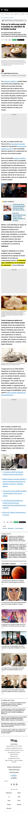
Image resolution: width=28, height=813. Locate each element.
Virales (9, 804)
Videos (19, 793)
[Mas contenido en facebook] (11, 784)
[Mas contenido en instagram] (16, 784)
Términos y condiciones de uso (14, 767)
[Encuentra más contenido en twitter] (6, 40)
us (9, 796)
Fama (9, 800)
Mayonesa (11, 528)
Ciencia (5, 528)
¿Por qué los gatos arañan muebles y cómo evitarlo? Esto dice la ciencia (15, 493)
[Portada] (14, 742)
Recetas (19, 804)
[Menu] (2, 9)
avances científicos (10, 81)
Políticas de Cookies (14, 772)
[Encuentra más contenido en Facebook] (2, 40)
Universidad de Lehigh (17, 144)
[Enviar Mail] (2, 73)
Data (19, 796)
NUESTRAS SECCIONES (14, 789)
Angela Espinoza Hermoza (11, 73)
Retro (19, 800)
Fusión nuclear (19, 528)
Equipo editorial (14, 744)
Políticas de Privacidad (14, 769)
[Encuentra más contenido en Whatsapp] (9, 40)
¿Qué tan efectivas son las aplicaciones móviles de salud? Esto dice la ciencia (19, 207)
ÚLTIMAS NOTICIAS (7, 700)
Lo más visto (6, 534)
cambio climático (19, 158)
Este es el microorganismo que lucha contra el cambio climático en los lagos (19, 216)
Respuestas (9, 793)
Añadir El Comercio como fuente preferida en (14, 20)
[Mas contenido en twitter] (14, 784)
